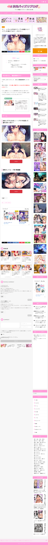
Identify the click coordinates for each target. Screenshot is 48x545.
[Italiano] (45, 67)
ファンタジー (36, 460)
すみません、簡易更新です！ (14, 60)
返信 (30, 299)
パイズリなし (36, 455)
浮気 (42, 466)
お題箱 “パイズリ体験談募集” (40, 60)
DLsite (27, 209)
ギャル (36, 447)
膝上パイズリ (43, 470)
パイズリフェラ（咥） (38, 457)
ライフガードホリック (8, 222)
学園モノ (43, 463)
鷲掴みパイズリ (43, 473)
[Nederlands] (39, 67)
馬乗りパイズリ (37, 473)
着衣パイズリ (36, 468)
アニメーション (42, 445)
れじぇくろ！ (38, 420)
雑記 (9, 202)
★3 (43, 440)
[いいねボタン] (3, 198)
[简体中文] (36, 67)
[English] (40, 67)
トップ (5, 13)
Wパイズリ (36, 440)
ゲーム (9, 62)
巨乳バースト (38, 426)
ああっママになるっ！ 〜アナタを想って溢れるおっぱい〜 (19, 65)
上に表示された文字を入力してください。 (9, 337)
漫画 (36, 432)
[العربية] (34, 67)
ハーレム (43, 453)
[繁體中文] (37, 67)
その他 (36, 411)
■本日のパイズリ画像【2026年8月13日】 (39, 312)
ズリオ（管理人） (5, 301)
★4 (35, 442)
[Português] (36, 69)
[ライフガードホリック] (11, 216)
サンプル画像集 (5, 202)
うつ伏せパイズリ (43, 442)
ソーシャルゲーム (37, 452)
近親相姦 (36, 471)
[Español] (37, 69)
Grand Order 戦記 (22, 222)
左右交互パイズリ (37, 466)
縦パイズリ (41, 468)
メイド (41, 460)
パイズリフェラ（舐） (38, 458)
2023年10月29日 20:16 (5, 286)
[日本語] (34, 69)
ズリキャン (44, 450)
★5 (38, 442)
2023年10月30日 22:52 (5, 302)
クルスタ (37, 403)
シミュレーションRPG (38, 450)
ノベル (36, 417)
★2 (40, 440)
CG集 (36, 400)
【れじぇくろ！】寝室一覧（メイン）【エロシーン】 (40, 307)
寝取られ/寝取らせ (37, 465)
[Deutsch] (43, 67)
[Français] (42, 67)
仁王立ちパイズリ (37, 463)
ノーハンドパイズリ (37, 453)
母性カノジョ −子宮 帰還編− (17, 66)
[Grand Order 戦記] (26, 216)
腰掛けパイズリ (37, 470)
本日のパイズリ (38, 429)
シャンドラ (37, 408)
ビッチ (44, 458)
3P (35, 439)
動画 (36, 423)
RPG (43, 439)
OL (40, 439)
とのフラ (37, 414)
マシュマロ (37, 58)
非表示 (18, 58)
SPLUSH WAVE (22, 223)
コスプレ (40, 447)
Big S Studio (6, 223)
